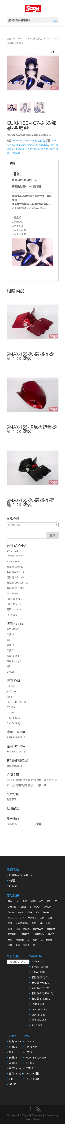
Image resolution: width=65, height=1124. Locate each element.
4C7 (9, 144)
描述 (12, 163)
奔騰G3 (11, 650)
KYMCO (47, 906)
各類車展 (11, 799)
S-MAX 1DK (13, 561)
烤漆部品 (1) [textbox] (17, 962)
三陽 (50, 917)
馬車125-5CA (14, 609)
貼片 (10, 945)
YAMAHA (32, 144)
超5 (8, 639)
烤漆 (10, 939)
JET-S (9, 696)
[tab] (32, 163)
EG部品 (13, 885)
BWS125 (12, 906)
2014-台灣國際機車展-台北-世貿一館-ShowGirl (32, 780)
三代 (42, 917)
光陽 (10, 923)
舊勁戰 (49, 939)
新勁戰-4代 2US (15, 572)
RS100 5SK (13, 593)
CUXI (15, 144)
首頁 (9, 38)
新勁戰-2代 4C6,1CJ (17, 582)
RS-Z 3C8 (12, 614)
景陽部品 (25, 934)
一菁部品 (32, 917)
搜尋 (38, 823)
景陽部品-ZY (22, 148)
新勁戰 (26, 928)
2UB (25, 901)
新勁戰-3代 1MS (15, 577)
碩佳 (52, 148)
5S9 (48, 901)
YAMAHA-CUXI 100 (22, 38)
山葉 (52, 144)
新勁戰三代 (38, 928)
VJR (8, 666)
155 (55, 901)
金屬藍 (16, 153)
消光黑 (51, 934)
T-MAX (46, 912)
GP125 (10, 671)
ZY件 (22, 917)
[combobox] (33, 524)
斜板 (18, 928)
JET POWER (35, 906)
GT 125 (11, 707)
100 (54, 140)
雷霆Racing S (14, 661)
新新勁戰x (12, 934)
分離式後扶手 (22, 923)
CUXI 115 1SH (14, 604)
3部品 (12, 880)
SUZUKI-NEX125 (16, 737)
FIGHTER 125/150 (17, 701)
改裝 (10, 928)
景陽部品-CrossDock (20, 875)
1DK (10, 901)
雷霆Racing (13, 655)
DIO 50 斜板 (13, 718)
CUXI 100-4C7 (14, 598)
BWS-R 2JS (13, 550)
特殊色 (45, 148)
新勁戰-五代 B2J (15, 566)
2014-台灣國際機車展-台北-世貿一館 (26, 785)
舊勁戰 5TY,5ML (16, 588)
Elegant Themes (31, 1115)
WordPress (32, 1119)
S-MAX (11, 912)
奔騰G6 (11, 634)
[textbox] (32, 524)
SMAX (20, 912)
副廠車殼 (43, 144)
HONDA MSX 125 (16, 751)
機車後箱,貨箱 (14, 765)
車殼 (18, 945)
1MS (17, 901)
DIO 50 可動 (13, 723)
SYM (38, 912)
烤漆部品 (37, 38)
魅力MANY (13, 629)
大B (41, 923)
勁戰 (34, 923)
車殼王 (26, 945)
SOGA (22, 144)
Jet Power (12, 691)
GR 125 (11, 685)
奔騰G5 (11, 645)
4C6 (41, 901)
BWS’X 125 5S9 (15, 556)
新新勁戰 (51, 928)
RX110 (10, 712)
